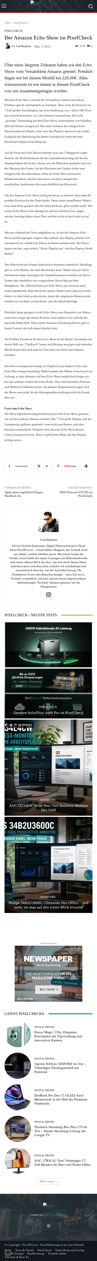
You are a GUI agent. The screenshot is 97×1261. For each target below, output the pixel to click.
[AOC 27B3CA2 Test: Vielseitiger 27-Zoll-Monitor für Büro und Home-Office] (18, 1160)
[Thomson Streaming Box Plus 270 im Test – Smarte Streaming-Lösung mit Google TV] (18, 1129)
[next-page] (14, 921)
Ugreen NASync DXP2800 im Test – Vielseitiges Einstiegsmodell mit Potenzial (60, 1068)
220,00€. (70, 78)
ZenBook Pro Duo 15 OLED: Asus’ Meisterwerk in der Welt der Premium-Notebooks (61, 1099)
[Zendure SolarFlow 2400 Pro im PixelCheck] (48, 670)
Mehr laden (47, 1181)
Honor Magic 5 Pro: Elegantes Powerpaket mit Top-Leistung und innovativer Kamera (58, 1036)
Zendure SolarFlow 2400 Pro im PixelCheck (48, 713)
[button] (8, 1253)
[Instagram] (48, 594)
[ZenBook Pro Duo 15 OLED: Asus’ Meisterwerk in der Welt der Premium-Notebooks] (18, 1097)
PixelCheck (20, 23)
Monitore (48, 799)
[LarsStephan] (8, 46)
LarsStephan (23, 46)
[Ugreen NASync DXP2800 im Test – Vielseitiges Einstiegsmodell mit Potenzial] (18, 1066)
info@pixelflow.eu (55, 1214)
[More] (86, 466)
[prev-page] (7, 921)
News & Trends (44, 1027)
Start (8, 23)
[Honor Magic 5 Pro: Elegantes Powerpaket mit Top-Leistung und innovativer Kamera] (18, 1034)
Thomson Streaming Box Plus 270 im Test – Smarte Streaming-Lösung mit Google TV (60, 1131)
